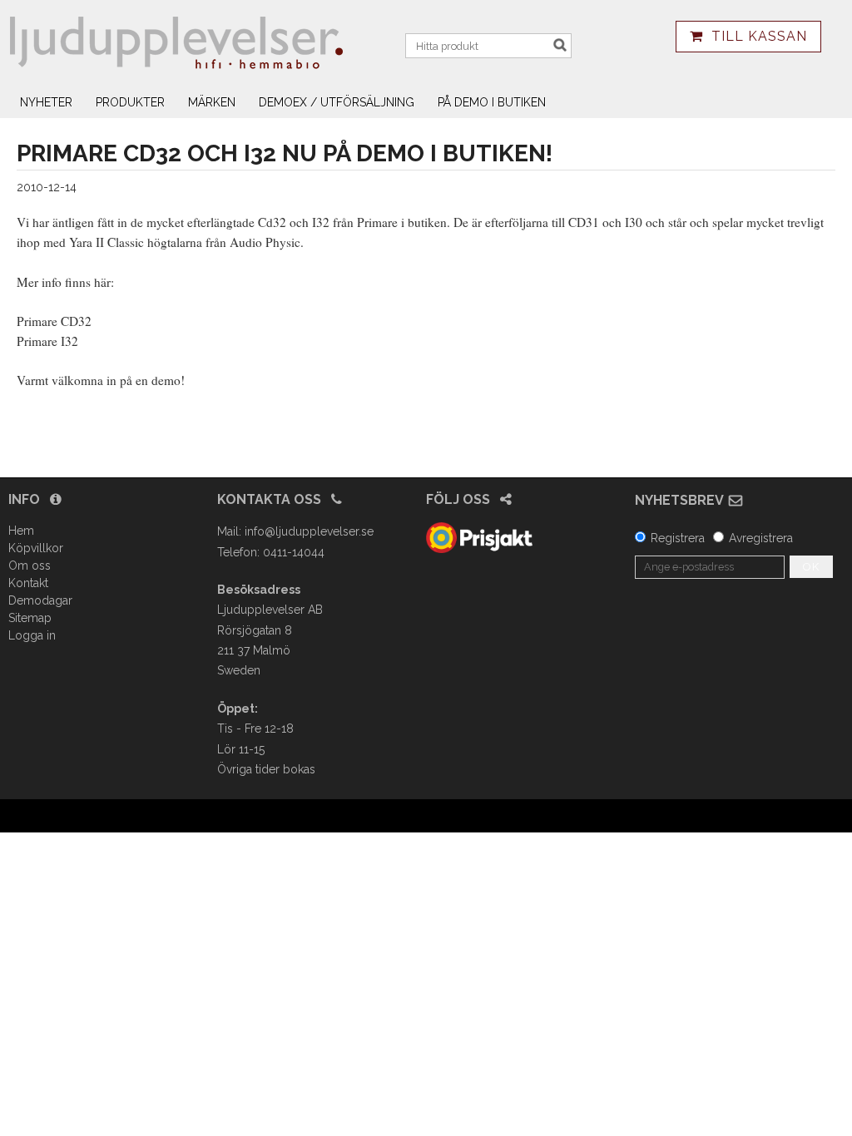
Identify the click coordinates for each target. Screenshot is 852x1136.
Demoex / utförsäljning (336, 102)
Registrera (678, 538)
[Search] (560, 45)
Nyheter (46, 102)
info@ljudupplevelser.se (309, 531)
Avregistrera (761, 538)
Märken (211, 102)
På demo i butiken (492, 102)
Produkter (130, 102)
